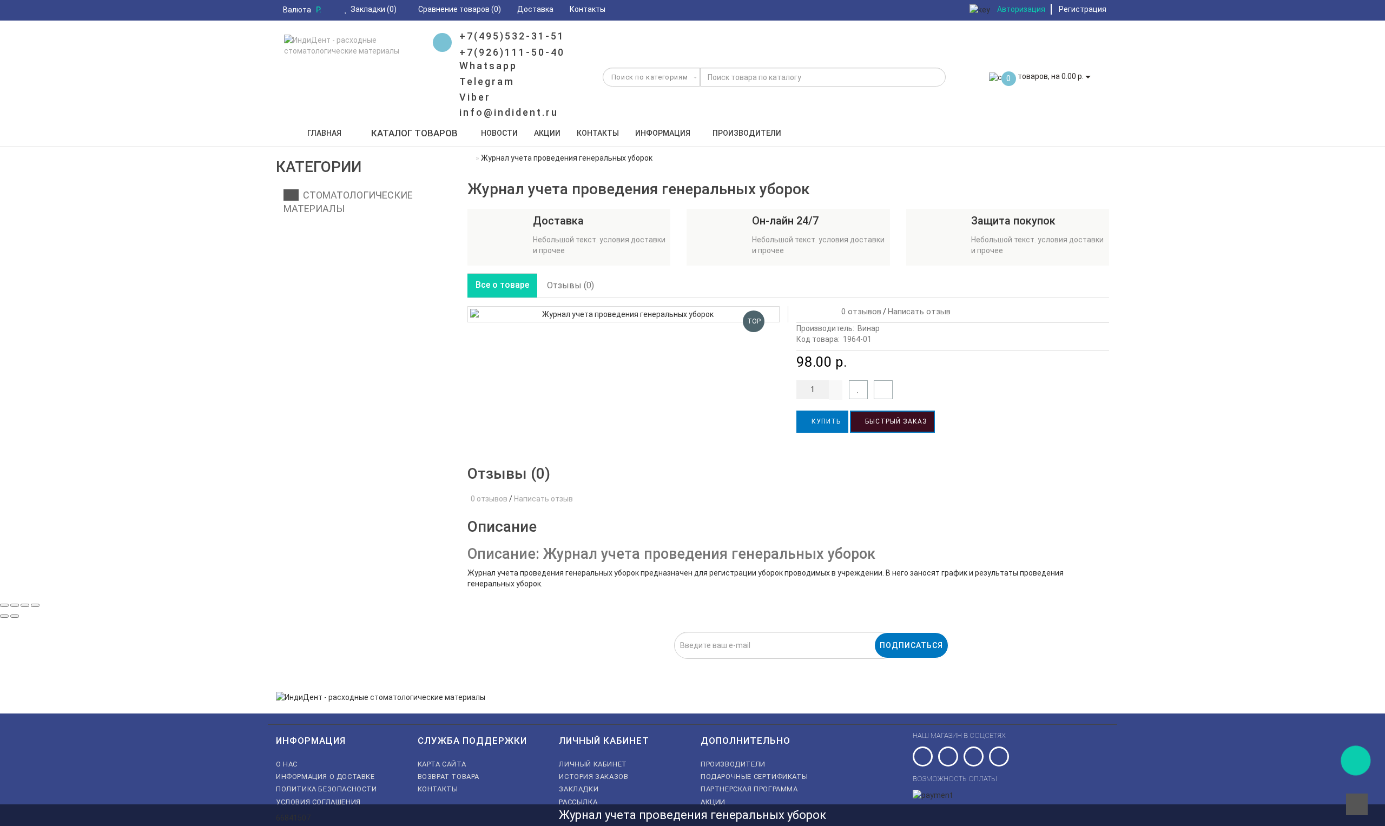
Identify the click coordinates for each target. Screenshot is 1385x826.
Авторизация (1021, 9)
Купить (825, 421)
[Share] (14, 605)
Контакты (598, 133)
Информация (662, 133)
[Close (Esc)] (4, 605)
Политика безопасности (326, 789)
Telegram (487, 81)
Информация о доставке (325, 776)
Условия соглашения (318, 802)
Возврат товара (448, 776)
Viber (475, 97)
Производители (747, 133)
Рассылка (578, 802)
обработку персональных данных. (640, 665)
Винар (869, 328)
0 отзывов (859, 311)
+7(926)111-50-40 (512, 52)
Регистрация (1082, 9)
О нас (287, 764)
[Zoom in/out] (35, 605)
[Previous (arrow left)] (4, 616)
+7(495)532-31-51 (512, 36)
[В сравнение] (883, 389)
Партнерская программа (749, 789)
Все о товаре (502, 285)
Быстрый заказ (895, 421)
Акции (547, 133)
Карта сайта (442, 764)
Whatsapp (488, 65)
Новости (499, 133)
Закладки (578, 789)
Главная (324, 133)
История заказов (593, 776)
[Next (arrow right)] (14, 616)
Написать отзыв (919, 311)
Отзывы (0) (570, 285)
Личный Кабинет (592, 764)
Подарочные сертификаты (754, 776)
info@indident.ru (508, 112)
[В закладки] (858, 389)
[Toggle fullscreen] (25, 605)
